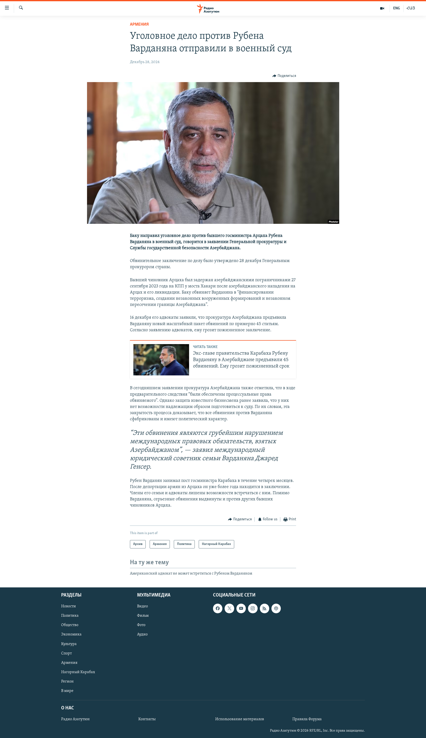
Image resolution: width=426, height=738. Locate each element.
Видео (142, 607)
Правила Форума (307, 719)
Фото (141, 625)
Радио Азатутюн (75, 719)
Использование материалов (239, 719)
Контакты (147, 719)
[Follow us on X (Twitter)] (229, 608)
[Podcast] (276, 608)
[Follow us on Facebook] (217, 608)
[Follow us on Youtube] (241, 608)
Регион (67, 682)
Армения (139, 24)
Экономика (71, 635)
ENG (396, 8)
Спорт (66, 653)
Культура (69, 644)
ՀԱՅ (411, 8)
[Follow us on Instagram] (252, 608)
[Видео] (382, 8)
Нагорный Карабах (78, 672)
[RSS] (264, 608)
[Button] (284, 76)
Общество (69, 625)
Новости (68, 607)
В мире (67, 691)
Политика (70, 616)
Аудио (142, 635)
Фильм (143, 616)
